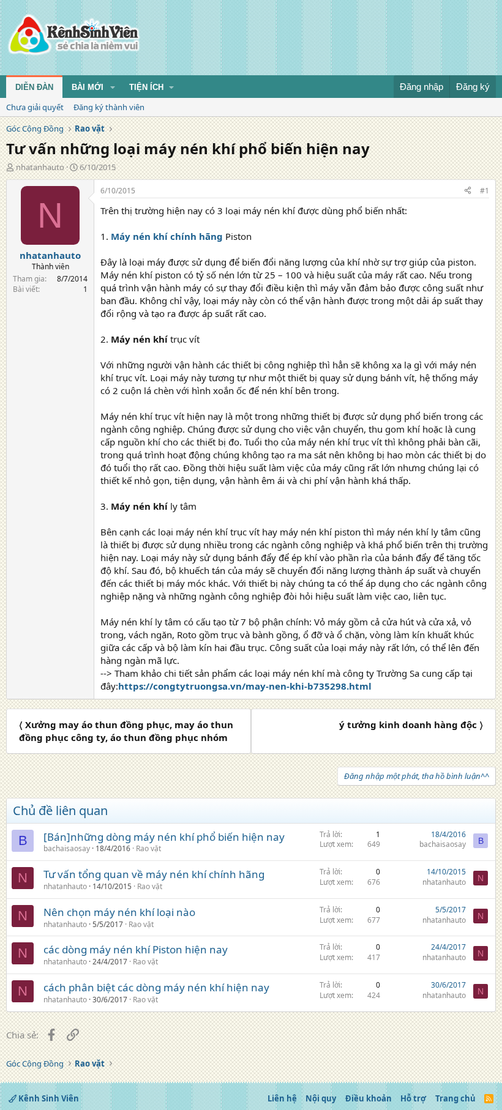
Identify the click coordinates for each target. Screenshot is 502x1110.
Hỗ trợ (413, 1098)
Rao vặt (148, 848)
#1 (484, 190)
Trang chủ (455, 1098)
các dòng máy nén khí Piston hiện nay (135, 949)
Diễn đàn (34, 87)
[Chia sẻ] (468, 191)
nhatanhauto (40, 167)
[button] (113, 87)
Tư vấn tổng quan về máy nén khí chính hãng (153, 874)
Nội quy (320, 1098)
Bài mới (87, 87)
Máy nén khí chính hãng (167, 236)
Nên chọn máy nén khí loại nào (119, 912)
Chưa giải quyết (35, 107)
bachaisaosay (66, 848)
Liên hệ (282, 1098)
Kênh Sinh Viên (48, 1098)
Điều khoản (368, 1098)
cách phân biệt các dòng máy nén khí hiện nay (156, 987)
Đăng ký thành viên (108, 107)
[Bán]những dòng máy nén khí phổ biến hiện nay (164, 837)
